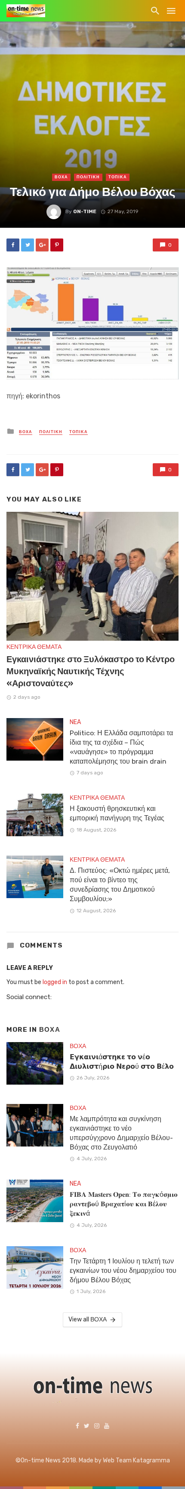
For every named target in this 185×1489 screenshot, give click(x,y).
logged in (55, 982)
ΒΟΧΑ (61, 177)
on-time (84, 211)
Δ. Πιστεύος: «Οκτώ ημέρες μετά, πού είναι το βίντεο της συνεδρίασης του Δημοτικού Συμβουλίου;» (120, 884)
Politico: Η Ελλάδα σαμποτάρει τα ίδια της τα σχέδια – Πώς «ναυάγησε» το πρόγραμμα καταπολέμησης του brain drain (121, 747)
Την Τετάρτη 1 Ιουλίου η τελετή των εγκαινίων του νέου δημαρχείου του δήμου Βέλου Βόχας (123, 1270)
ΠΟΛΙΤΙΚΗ (88, 177)
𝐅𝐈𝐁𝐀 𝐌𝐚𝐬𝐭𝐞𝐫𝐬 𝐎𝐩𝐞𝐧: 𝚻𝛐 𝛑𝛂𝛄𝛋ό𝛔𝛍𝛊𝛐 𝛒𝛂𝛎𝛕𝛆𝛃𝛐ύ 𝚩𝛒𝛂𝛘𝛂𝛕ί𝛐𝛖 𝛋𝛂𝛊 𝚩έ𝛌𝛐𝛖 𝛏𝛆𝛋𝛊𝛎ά (124, 1203)
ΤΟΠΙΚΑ (117, 177)
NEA (75, 722)
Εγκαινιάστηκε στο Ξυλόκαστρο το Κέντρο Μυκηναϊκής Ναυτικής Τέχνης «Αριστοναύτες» (90, 671)
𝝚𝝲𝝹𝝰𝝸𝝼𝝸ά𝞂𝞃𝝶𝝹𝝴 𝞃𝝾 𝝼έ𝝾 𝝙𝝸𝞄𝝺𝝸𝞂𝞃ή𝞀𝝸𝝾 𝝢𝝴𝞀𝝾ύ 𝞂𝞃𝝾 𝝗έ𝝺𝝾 (122, 1061)
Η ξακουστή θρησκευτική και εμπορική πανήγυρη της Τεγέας (117, 813)
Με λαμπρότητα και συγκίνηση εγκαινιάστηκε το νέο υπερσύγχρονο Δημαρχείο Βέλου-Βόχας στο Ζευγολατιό (121, 1133)
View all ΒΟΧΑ (87, 1319)
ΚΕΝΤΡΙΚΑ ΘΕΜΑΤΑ (34, 647)
